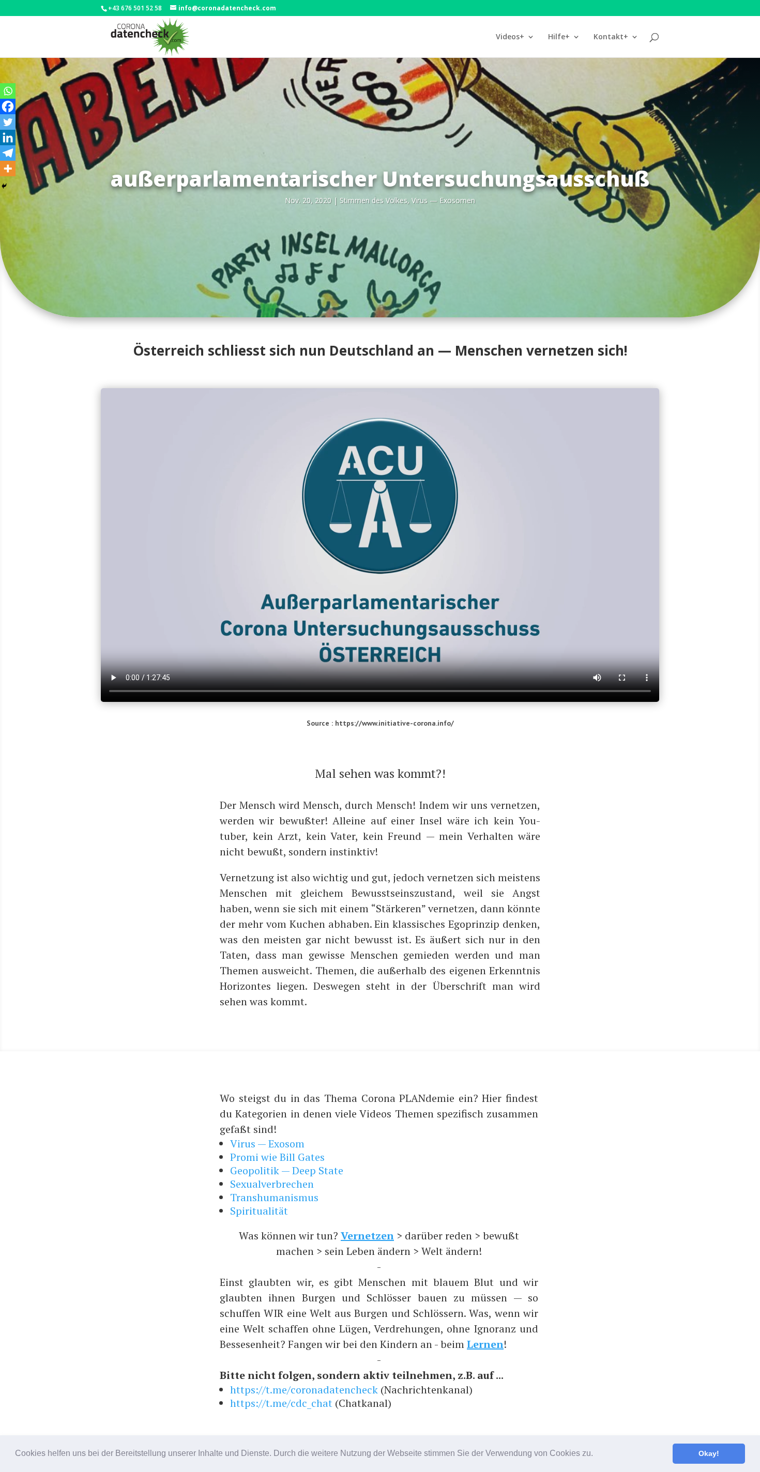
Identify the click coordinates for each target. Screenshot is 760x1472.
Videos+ (510, 37)
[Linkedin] (8, 137)
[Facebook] (8, 106)
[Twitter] (8, 122)
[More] (8, 168)
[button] (596, 1454)
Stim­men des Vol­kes (373, 200)
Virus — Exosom (267, 1144)
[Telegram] (8, 153)
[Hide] (4, 186)
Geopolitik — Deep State (286, 1170)
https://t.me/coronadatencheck (304, 1390)
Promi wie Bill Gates (277, 1157)
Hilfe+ (559, 37)
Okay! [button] (708, 1453)
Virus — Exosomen (443, 200)
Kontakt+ (611, 37)
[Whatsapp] (8, 91)
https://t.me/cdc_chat (281, 1403)
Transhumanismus (274, 1197)
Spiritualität (259, 1211)
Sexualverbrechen (272, 1184)
